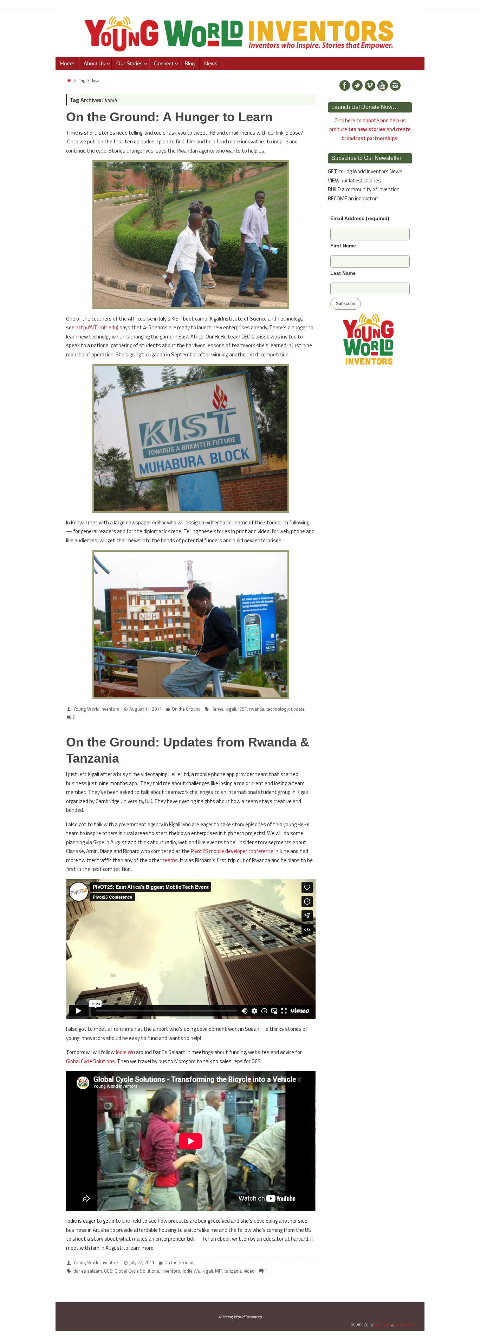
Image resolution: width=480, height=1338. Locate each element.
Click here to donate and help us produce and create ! (370, 129)
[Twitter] (357, 85)
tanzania (233, 1270)
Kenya (217, 708)
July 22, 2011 (141, 1262)
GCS (108, 1270)
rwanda (256, 708)
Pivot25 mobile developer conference (232, 851)
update (298, 708)
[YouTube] (382, 85)
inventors (170, 1270)
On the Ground (186, 708)
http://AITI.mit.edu (96, 327)
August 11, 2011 (145, 708)
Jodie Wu (125, 1052)
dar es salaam (87, 1270)
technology (277, 708)
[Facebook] (344, 85)
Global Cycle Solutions (90, 1061)
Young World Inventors (96, 708)
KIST (242, 708)
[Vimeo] (370, 85)
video (249, 1270)
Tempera (382, 1325)
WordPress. (406, 1325)
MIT (218, 1270)
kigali (231, 708)
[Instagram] (395, 85)
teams (170, 860)
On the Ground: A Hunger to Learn (169, 117)
